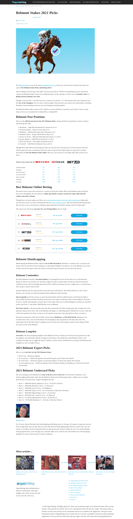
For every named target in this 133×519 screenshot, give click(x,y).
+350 (58, 172)
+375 (43, 170)
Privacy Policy (75, 492)
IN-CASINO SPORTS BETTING (91, 2)
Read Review (39, 214)
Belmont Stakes (24, 85)
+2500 (73, 179)
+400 (43, 172)
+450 (58, 174)
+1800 (43, 179)
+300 (58, 170)
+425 (43, 174)
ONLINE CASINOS (116, 2)
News (22, 6)
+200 (58, 167)
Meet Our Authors (76, 488)
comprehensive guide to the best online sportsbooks (63, 200)
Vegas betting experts (59, 202)
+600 (43, 177)
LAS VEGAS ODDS (62, 2)
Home (18, 6)
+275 (73, 170)
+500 (73, 174)
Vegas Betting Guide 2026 (79, 481)
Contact (73, 499)
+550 (73, 172)
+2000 (58, 182)
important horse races (48, 85)
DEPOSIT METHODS (75, 2)
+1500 (58, 179)
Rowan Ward (21, 20)
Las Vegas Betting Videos (78, 485)
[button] (53, 215)
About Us (73, 497)
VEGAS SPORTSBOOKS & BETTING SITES (44, 2)
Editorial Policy (75, 490)
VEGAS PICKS (105, 2)
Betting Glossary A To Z (78, 483)
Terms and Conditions (77, 495)
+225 (43, 167)
